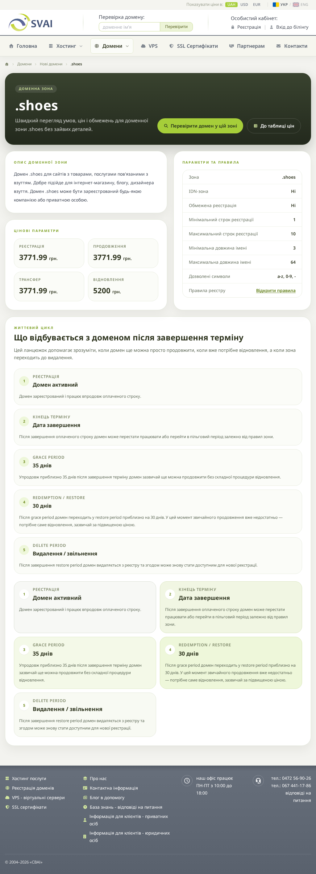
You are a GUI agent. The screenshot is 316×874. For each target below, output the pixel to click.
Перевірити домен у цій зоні (204, 126)
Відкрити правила (276, 290)
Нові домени (51, 64)
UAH (231, 4)
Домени (24, 64)
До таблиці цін (277, 126)
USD (244, 4)
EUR (256, 4)
